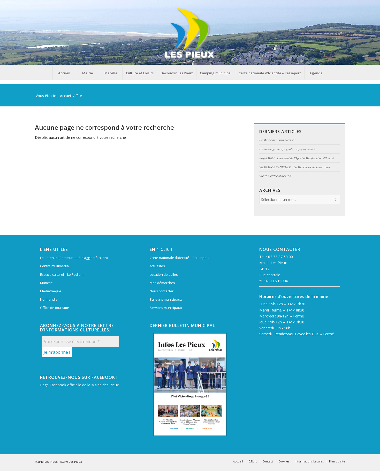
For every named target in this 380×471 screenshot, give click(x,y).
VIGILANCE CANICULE (275, 176)
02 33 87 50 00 (280, 256)
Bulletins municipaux (166, 299)
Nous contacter (161, 291)
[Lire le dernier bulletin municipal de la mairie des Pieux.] (190, 384)
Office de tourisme (54, 307)
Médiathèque (50, 291)
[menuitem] (64, 73)
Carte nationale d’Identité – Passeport (179, 257)
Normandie (49, 299)
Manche (46, 282)
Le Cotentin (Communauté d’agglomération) (74, 257)
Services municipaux (166, 307)
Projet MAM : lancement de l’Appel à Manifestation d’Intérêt (296, 158)
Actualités (157, 266)
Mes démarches (162, 282)
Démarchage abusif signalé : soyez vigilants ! (287, 149)
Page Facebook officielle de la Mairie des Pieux (79, 384)
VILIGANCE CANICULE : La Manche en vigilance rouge (294, 167)
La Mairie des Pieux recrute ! (277, 140)
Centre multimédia (54, 266)
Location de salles (164, 274)
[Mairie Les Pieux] (190, 33)
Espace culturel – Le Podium (61, 274)
